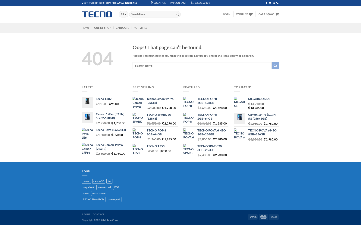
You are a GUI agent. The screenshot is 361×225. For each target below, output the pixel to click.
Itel (109, 181)
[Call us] (277, 3)
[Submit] (177, 14)
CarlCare (122, 27)
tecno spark (114, 199)
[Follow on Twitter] (270, 3)
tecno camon (99, 193)
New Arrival (104, 187)
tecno (86, 193)
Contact (98, 214)
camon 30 (98, 181)
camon (86, 181)
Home (85, 27)
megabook (88, 187)
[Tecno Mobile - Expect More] (97, 14)
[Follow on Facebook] (266, 3)
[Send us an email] (274, 3)
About (86, 214)
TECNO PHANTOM (93, 199)
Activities (140, 27)
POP (116, 187)
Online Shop (102, 27)
